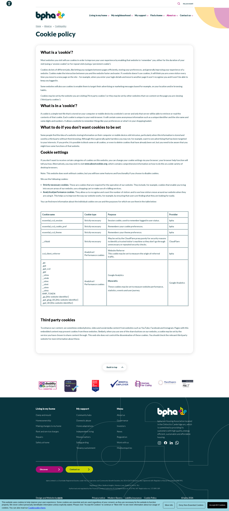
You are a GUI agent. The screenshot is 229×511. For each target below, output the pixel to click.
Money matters (83, 437)
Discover (44, 469)
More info (113, 281)
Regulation (122, 437)
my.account (188, 3)
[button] (179, 3)
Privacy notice (98, 497)
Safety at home (42, 442)
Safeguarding (82, 442)
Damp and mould (43, 415)
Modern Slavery (115, 497)
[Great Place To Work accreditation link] (82, 391)
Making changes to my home (48, 426)
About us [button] (171, 15)
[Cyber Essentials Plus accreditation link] (58, 391)
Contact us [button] (185, 15)
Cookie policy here (36, 507)
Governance (122, 420)
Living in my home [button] (98, 15)
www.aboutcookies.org (96, 163)
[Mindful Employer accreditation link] (106, 386)
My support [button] (140, 15)
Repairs (39, 437)
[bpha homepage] (172, 416)
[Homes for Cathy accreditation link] (130, 387)
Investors (121, 426)
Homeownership (43, 420)
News (119, 431)
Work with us (123, 442)
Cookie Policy (150, 497)
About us (121, 415)
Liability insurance (133, 497)
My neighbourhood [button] (121, 15)
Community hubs (83, 415)
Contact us (75, 469)
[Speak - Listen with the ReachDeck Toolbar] (9, 3)
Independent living (85, 431)
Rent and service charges (47, 431)
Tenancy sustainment (85, 448)
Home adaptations (84, 426)
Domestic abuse (83, 420)
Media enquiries (124, 448)
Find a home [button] (156, 15)
